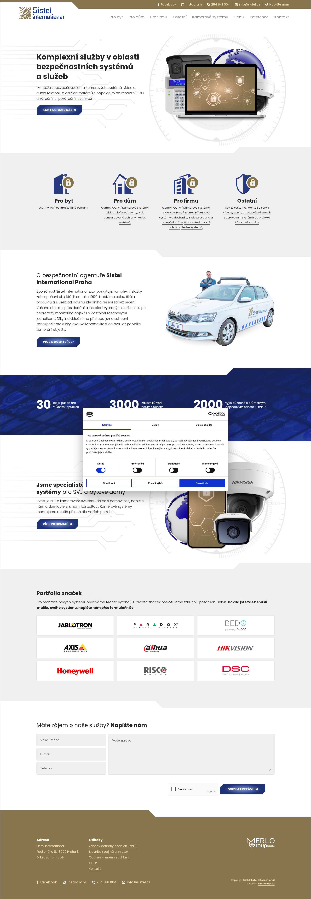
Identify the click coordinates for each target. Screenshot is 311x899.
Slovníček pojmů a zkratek (108, 852)
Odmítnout (109, 483)
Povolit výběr (155, 483)
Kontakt (95, 869)
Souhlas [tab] (107, 424)
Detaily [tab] (156, 424)
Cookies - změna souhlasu (109, 857)
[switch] (137, 470)
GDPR (93, 863)
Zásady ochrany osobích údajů (112, 846)
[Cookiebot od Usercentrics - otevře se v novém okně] (210, 414)
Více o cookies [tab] (204, 424)
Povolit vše (202, 483)
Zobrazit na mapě (50, 857)
